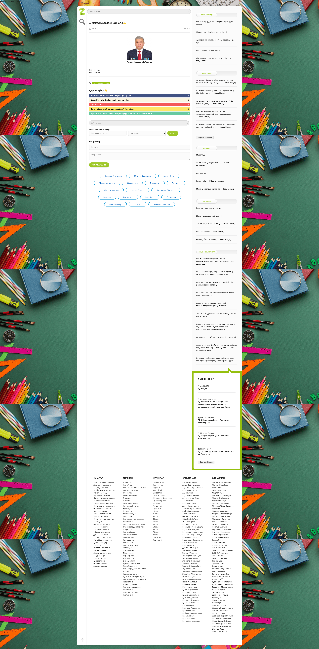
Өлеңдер (176, 183)
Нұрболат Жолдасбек (221, 532)
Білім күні (127, 548)
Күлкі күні (127, 508)
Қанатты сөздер (100, 542)
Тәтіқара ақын (218, 571)
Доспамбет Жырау (190, 548)
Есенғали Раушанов (191, 608)
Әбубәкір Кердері (190, 516)
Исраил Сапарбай (190, 582)
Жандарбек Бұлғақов (191, 555)
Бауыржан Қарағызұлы (192, 532)
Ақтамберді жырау (190, 495)
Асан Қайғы (187, 500)
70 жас (156, 532)
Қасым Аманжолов (190, 603)
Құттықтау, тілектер (166, 190)
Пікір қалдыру (99, 165)
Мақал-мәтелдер (107, 183)
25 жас (156, 514)
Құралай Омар (188, 605)
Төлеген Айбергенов (221, 579)
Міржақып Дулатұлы (221, 519)
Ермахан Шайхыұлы (143, 62)
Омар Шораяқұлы (220, 534)
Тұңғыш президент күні (133, 576)
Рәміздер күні (129, 540)
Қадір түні (157, 540)
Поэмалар (171, 197)
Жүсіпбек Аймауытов (191, 574)
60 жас (156, 527)
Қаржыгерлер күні (131, 574)
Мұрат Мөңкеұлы (219, 500)
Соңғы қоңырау (130, 534)
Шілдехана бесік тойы (162, 498)
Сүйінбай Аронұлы (220, 553)
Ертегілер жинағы (101, 529)
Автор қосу (168, 176)
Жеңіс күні (127, 529)
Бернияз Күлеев (189, 537)
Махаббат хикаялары (102, 540)
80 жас (156, 534)
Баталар (107, 197)
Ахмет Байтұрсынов (191, 485)
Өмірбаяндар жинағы (102, 508)
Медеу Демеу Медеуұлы (222, 514)
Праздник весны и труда (134, 524)
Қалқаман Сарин (189, 592)
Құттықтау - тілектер (102, 537)
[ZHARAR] (82, 11)
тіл (94, 83)
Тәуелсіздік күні (130, 584)
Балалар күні (128, 537)
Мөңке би (216, 508)
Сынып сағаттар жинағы (104, 506)
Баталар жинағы (100, 527)
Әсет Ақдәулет (188, 521)
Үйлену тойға (158, 482)
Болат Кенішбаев (190, 542)
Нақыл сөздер (137, 190)
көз (107, 83)
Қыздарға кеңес (100, 561)
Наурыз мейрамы (130, 503)
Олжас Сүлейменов (220, 537)
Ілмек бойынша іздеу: (99, 129)
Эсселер (137, 204)
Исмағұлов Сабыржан (191, 579)
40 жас (156, 519)
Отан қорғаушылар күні (133, 527)
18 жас (156, 511)
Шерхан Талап (218, 613)
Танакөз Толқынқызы (221, 569)
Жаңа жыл (127, 482)
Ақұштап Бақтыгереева (192, 487)
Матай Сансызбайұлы (221, 495)
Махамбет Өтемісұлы (221, 482)
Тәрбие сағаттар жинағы (104, 490)
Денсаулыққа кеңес (102, 553)
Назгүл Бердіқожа (220, 524)
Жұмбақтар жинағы (102, 495)
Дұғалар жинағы (100, 534)
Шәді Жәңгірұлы (219, 605)
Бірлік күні (127, 516)
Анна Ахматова (189, 514)
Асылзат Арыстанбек (191, 508)
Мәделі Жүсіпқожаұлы (221, 498)
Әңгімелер (128, 197)
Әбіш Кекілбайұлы (190, 519)
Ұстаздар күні (129, 558)
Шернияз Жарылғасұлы (222, 616)
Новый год (127, 485)
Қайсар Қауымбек (190, 597)
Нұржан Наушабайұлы (222, 529)
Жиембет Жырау (189, 563)
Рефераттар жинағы (102, 500)
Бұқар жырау (188, 545)
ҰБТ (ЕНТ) (97, 545)
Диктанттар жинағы (102, 485)
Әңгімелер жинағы (101, 524)
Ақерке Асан (187, 493)
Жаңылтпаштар (111, 190)
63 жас (156, 529)
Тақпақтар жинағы (101, 487)
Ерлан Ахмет (188, 616)
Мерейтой (157, 490)
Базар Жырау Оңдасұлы (192, 534)
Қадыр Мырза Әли (190, 595)
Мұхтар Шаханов (219, 521)
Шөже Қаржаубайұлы (221, 621)
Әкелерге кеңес (100, 563)
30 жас (156, 516)
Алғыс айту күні (130, 495)
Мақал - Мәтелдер (101, 493)
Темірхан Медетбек (220, 574)
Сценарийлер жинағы (103, 503)
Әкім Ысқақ (230, 82)
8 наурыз (127, 498)
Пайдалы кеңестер (101, 548)
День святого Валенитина (134, 487)
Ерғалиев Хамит (189, 618)
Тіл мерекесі (128, 553)
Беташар (156, 503)
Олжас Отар (217, 540)
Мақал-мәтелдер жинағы (107, 23)
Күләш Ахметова (189, 587)
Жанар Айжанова (190, 553)
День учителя (129, 561)
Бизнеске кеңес (100, 550)
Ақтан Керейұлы (189, 490)
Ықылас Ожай (218, 629)
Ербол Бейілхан (189, 610)
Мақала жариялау (142, 176)
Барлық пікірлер (206, 462)
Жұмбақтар (132, 183)
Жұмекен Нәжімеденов (192, 571)
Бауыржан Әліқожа (190, 529)
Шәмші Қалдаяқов (220, 610)
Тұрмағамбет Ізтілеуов (222, 582)
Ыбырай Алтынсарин (221, 626)
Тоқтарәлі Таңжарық (221, 576)
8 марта (126, 500)
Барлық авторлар (113, 176)
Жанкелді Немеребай (191, 561)
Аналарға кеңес (100, 566)
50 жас (156, 521)
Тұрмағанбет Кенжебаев (223, 584)
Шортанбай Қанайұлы (222, 618)
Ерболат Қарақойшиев (192, 613)
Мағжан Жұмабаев (220, 485)
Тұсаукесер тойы (160, 500)
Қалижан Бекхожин (190, 600)
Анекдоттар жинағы (105, 519)
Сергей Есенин (218, 561)
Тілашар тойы (159, 495)
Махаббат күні (129, 514)
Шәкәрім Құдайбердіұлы (223, 608)
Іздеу (172, 133)
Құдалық (156, 487)
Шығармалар (115, 204)
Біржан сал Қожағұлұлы (192, 540)
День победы (129, 532)
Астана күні (128, 542)
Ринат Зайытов (218, 548)
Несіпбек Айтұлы (219, 527)
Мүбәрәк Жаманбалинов (223, 506)
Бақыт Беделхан (189, 524)
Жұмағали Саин (189, 569)
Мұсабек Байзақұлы (221, 503)
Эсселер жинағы (100, 516)
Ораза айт (157, 537)
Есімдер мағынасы (101, 532)
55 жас (156, 524)
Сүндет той (157, 493)
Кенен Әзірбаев (189, 584)
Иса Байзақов (188, 576)
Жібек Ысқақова (216, 181)
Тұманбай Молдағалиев (222, 587)
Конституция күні (130, 545)
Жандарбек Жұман (190, 558)
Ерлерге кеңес (99, 558)
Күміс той (157, 508)
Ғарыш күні (128, 511)
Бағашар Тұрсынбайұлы (192, 527)
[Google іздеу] (82, 21)
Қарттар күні (128, 555)
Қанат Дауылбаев (190, 589)
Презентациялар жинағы (104, 498)
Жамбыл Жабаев (189, 550)
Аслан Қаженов (189, 503)
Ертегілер (149, 197)
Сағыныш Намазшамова (222, 550)
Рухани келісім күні (131, 563)
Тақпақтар (154, 183)
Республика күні (130, 566)
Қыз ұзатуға (158, 485)
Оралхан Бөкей (218, 542)
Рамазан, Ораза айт (131, 592)
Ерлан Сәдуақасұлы (191, 621)
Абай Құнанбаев (189, 482)
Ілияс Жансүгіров (219, 631)
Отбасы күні (128, 550)
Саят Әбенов (217, 555)
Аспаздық (97, 521)
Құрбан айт (128, 595)
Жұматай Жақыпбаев (191, 566)
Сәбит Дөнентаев (219, 558)
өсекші (100, 83)
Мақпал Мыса (218, 493)
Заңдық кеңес (99, 555)
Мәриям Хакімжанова (221, 511)
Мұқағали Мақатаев (221, 516)
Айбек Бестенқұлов (190, 511)
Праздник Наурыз (131, 506)
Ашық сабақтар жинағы (103, 482)
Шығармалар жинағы (102, 514)
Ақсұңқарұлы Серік (190, 498)
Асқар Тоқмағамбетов (191, 506)
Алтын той (157, 506)
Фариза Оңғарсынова (221, 623)
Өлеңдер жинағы (100, 511)
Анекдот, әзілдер (162, 204)
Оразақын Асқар (219, 545)
